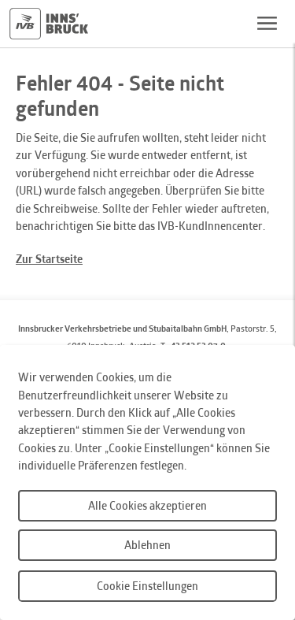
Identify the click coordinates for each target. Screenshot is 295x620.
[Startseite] (48, 23)
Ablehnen (147, 544)
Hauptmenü (266, 23)
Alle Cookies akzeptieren (147, 505)
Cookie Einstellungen (147, 585)
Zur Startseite (49, 258)
